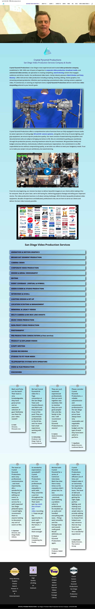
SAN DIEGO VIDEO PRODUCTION (32, 3)
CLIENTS (50, 3)
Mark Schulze (71, 75)
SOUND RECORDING (19, 351)
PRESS (68, 3)
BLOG (76, 3)
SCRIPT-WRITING (18, 346)
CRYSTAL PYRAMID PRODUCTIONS (27, 606)
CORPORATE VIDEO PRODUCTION (25, 268)
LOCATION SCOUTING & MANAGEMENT (27, 304)
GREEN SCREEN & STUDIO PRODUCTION (27, 288)
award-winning (58, 73)
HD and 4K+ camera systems (43, 134)
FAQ (72, 3)
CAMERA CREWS (18, 262)
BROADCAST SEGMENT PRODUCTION (26, 257)
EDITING (14, 278)
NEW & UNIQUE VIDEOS (84, 3)
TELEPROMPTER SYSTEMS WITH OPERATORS (29, 362)
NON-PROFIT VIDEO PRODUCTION (25, 325)
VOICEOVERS (16, 372)
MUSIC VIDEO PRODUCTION (22, 320)
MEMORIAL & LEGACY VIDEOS (23, 309)
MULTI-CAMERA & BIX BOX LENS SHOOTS (28, 315)
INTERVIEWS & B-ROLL (20, 294)
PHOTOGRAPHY (17, 330)
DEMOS (64, 3)
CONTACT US (58, 3)
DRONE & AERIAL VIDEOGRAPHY (24, 273)
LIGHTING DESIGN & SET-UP (22, 299)
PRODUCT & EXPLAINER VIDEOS (24, 341)
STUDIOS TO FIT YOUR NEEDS (23, 356)
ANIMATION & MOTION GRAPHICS (25, 252)
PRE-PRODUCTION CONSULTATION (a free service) (32, 335)
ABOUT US (44, 3)
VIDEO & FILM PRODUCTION (22, 367)
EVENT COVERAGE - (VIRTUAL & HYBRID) (27, 283)
